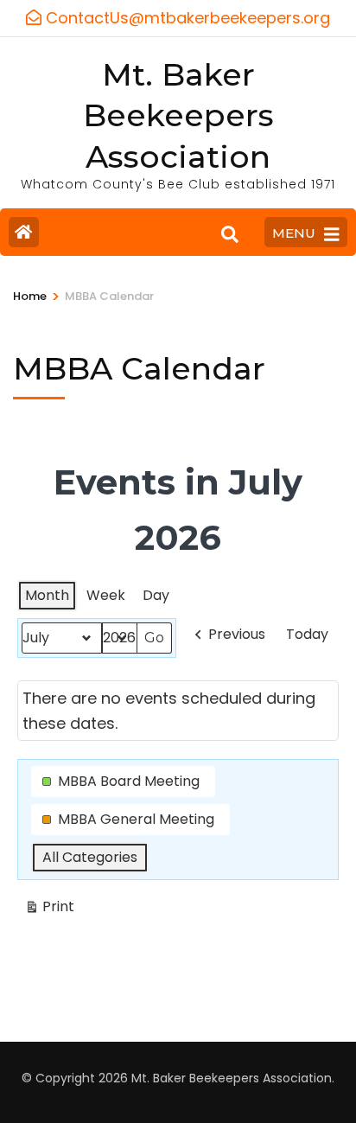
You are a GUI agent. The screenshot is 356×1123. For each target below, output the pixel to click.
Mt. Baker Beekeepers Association (178, 115)
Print (49, 909)
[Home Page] (24, 232)
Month (47, 595)
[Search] (229, 234)
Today (307, 634)
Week (105, 595)
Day (156, 595)
